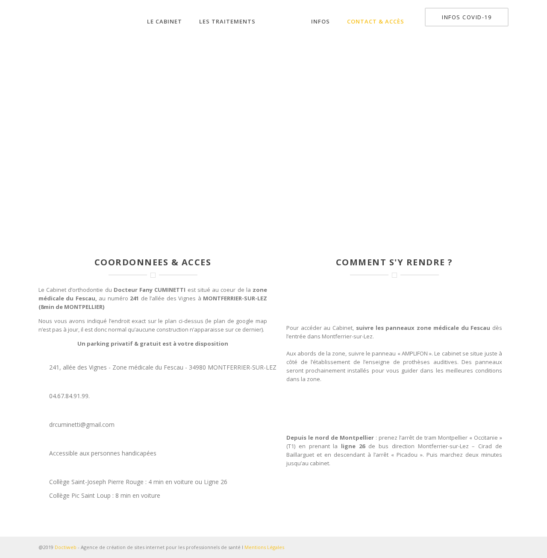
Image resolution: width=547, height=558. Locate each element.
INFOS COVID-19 (466, 17)
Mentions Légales (264, 547)
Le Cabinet (164, 21)
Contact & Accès (375, 21)
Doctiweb (65, 547)
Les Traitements (227, 21)
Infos (320, 21)
